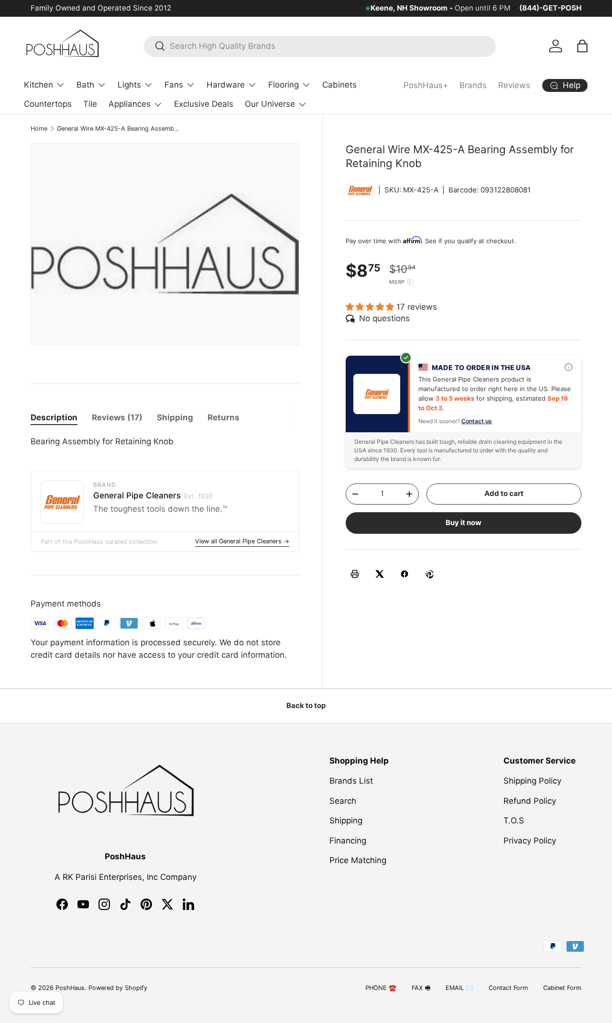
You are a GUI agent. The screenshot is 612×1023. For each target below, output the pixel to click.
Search (342, 801)
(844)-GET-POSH (550, 7)
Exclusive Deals (203, 104)
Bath (85, 85)
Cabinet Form (562, 987)
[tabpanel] (165, 442)
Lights (129, 85)
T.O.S (513, 821)
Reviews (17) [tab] (117, 417)
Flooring (283, 85)
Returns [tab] (224, 417)
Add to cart (504, 493)
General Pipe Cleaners (152, 495)
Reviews (514, 85)
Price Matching (357, 861)
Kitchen (38, 85)
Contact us (476, 420)
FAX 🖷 (421, 987)
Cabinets (339, 85)
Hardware (226, 85)
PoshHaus (70, 987)
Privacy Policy (529, 840)
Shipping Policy (532, 781)
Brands (473, 85)
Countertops (48, 104)
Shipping (345, 821)
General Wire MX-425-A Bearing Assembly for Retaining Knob (118, 128)
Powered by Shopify (117, 987)
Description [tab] (54, 417)
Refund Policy (529, 801)
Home (39, 128)
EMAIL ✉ (459, 987)
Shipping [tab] (175, 417)
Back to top (306, 705)
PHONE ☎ (380, 987)
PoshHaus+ (426, 85)
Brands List (351, 781)
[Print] (355, 574)
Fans (173, 85)
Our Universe (270, 104)
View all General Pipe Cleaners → (242, 541)
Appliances (130, 104)
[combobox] (320, 45)
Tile (90, 104)
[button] (582, 45)
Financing (347, 840)
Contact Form (508, 987)
